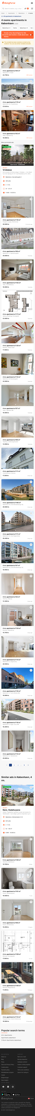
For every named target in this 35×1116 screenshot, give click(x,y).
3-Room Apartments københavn (11, 1040)
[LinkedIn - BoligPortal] (8, 1087)
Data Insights (4, 1080)
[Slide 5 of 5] (19, 66)
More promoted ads (7, 142)
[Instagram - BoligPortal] (13, 1087)
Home (2, 13)
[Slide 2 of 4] (17, 718)
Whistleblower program (7, 1072)
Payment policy (5, 1069)
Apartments (11, 13)
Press (2, 1062)
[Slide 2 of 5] (16, 66)
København (21, 13)
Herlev (15, 28)
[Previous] (7, 765)
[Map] (32, 8)
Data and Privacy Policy (7, 1064)
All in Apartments (6, 1035)
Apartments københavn (8, 1037)
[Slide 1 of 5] (15, 66)
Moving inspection (22, 1059)
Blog (2, 1059)
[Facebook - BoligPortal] (3, 1087)
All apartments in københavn (12, 16)
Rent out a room (22, 1056)
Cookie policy (4, 1067)
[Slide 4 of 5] (18, 66)
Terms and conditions (23, 1069)
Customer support (22, 1067)
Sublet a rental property (24, 1064)
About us (3, 1056)
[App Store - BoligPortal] (16, 1094)
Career (3, 1075)
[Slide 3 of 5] (17, 66)
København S (6, 28)
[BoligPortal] (8, 3)
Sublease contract (22, 1062)
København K (24, 28)
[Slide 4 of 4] (18, 718)
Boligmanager (5, 1077)
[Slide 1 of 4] (16, 718)
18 (24, 765)
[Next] (28, 765)
